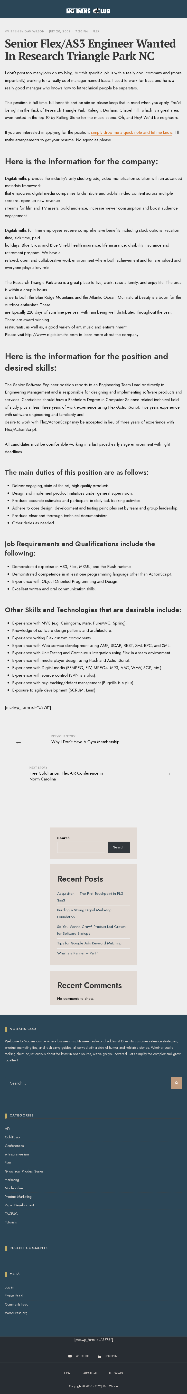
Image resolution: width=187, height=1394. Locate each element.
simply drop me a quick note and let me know (131, 132)
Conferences (14, 1145)
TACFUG (11, 1213)
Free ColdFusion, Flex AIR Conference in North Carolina (66, 774)
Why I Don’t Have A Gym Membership (85, 739)
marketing (12, 1179)
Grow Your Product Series (24, 1171)
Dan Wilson (34, 31)
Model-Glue (14, 1188)
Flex (96, 31)
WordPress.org (16, 1312)
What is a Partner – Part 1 (78, 953)
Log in (9, 1287)
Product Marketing (18, 1196)
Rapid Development (19, 1205)
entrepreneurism (17, 1154)
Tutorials (11, 1222)
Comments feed (16, 1304)
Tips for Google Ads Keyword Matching (89, 943)
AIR (7, 1128)
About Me (90, 1373)
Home (68, 1373)
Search (63, 838)
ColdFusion (13, 1137)
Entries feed (14, 1295)
